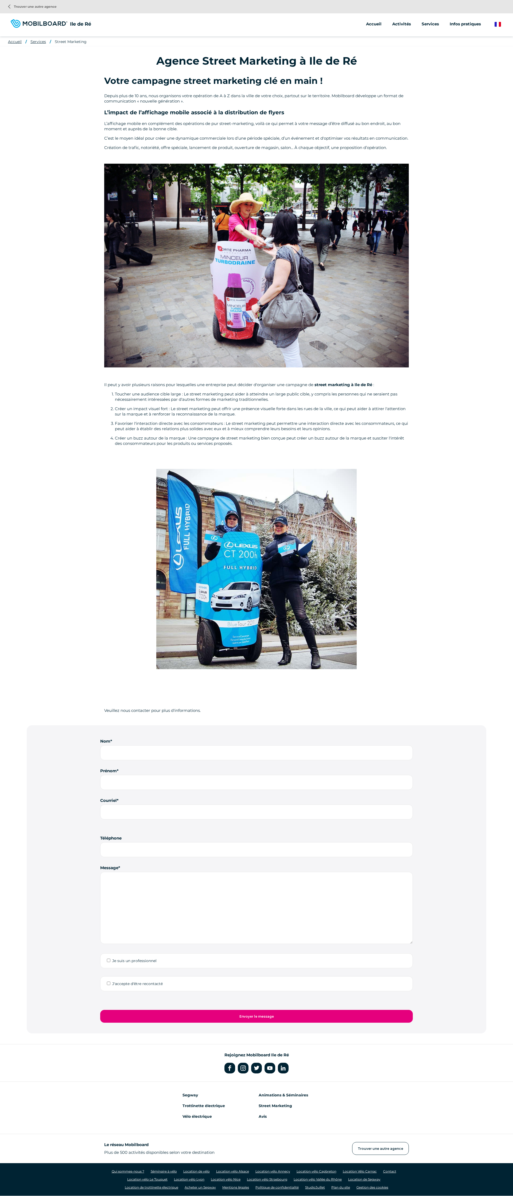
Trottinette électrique (203, 1105)
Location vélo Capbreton (316, 1171)
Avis (263, 1116)
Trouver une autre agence (32, 6)
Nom (105, 741)
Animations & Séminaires (283, 1095)
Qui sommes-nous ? (128, 1171)
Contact (389, 1171)
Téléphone (111, 838)
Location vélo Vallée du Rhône (318, 1179)
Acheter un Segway (200, 1187)
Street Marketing (71, 41)
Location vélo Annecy (272, 1171)
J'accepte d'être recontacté (137, 983)
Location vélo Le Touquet (147, 1179)
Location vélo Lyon (189, 1179)
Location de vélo (196, 1171)
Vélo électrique (197, 1116)
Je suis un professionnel (134, 960)
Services (38, 41)
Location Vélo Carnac (360, 1171)
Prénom (108, 770)
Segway (190, 1095)
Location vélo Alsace (232, 1171)
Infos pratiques (465, 23)
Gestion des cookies (372, 1187)
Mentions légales (235, 1187)
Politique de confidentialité (277, 1187)
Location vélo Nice (225, 1179)
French (502, 24)
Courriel (108, 800)
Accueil (374, 23)
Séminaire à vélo (164, 1171)
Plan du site (340, 1187)
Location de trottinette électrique (151, 1187)
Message (109, 867)
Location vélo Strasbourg (267, 1179)
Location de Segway (364, 1179)
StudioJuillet (315, 1187)
